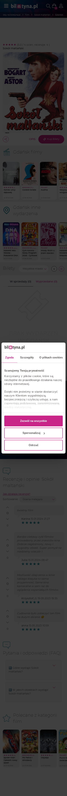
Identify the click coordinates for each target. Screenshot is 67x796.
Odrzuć (33, 445)
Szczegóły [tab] (27, 357)
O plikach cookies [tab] (51, 357)
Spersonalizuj (31, 432)
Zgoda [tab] (9, 357)
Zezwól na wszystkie (33, 420)
